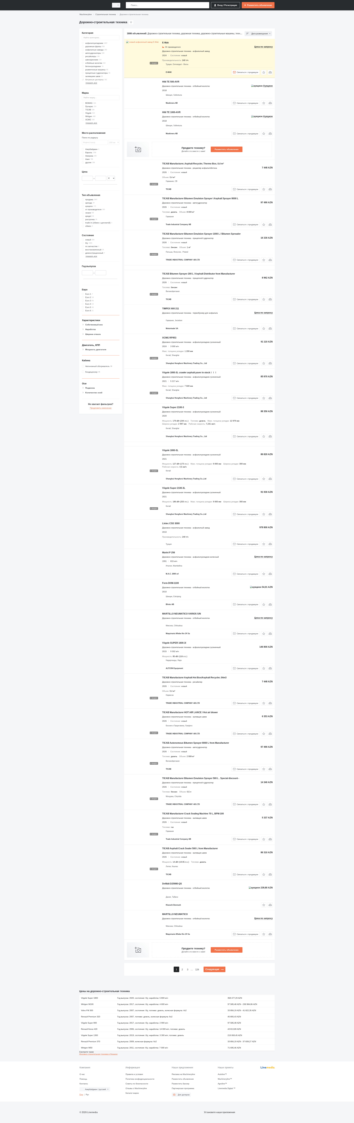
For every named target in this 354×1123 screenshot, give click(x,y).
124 (197, 969)
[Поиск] (128, 5)
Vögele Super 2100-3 (173, 407)
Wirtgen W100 (87, 1004)
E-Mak (165, 42)
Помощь (83, 1079)
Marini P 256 (168, 552)
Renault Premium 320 (90, 1017)
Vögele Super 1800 (89, 998)
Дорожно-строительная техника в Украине (98, 1054)
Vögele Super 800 (89, 1023)
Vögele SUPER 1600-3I (174, 643)
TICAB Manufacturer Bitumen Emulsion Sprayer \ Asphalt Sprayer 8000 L (200, 198)
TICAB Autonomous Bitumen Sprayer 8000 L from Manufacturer (195, 743)
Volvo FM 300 (87, 1010)
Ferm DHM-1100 (170, 583)
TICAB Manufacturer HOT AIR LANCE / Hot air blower (190, 712)
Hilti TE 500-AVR (170, 82)
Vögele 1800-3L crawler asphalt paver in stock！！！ (189, 372)
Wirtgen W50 (86, 1048)
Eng (81, 1094)
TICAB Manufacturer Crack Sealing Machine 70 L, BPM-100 (193, 813)
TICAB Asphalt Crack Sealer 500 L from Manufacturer (190, 848)
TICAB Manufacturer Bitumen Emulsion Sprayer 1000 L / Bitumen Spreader (201, 234)
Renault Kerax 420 (89, 1029)
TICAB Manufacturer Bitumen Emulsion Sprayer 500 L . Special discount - (200, 778)
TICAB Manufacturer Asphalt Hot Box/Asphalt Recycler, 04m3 (194, 677)
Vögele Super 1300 (89, 1035)
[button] (263, 72)
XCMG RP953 (169, 338)
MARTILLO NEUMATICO (175, 914)
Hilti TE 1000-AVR (171, 112)
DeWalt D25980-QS (172, 883)
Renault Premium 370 (90, 1041)
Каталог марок (132, 1093)
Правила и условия (134, 1074)
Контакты (84, 1084)
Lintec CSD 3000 (171, 523)
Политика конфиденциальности (140, 1079)
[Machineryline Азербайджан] (94, 5)
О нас (82, 1074)
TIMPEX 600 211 (170, 308)
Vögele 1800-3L (170, 450)
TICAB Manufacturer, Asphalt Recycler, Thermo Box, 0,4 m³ (193, 163)
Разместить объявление (227, 149)
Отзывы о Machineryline (136, 1088)
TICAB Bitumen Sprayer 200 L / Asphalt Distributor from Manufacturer (198, 274)
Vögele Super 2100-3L (173, 488)
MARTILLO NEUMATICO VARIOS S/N (181, 614)
